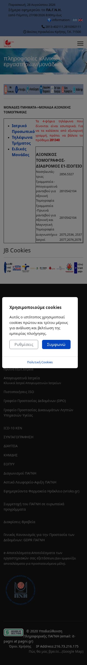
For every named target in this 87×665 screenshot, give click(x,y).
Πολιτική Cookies (40, 362)
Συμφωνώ (56, 344)
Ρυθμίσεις (23, 344)
